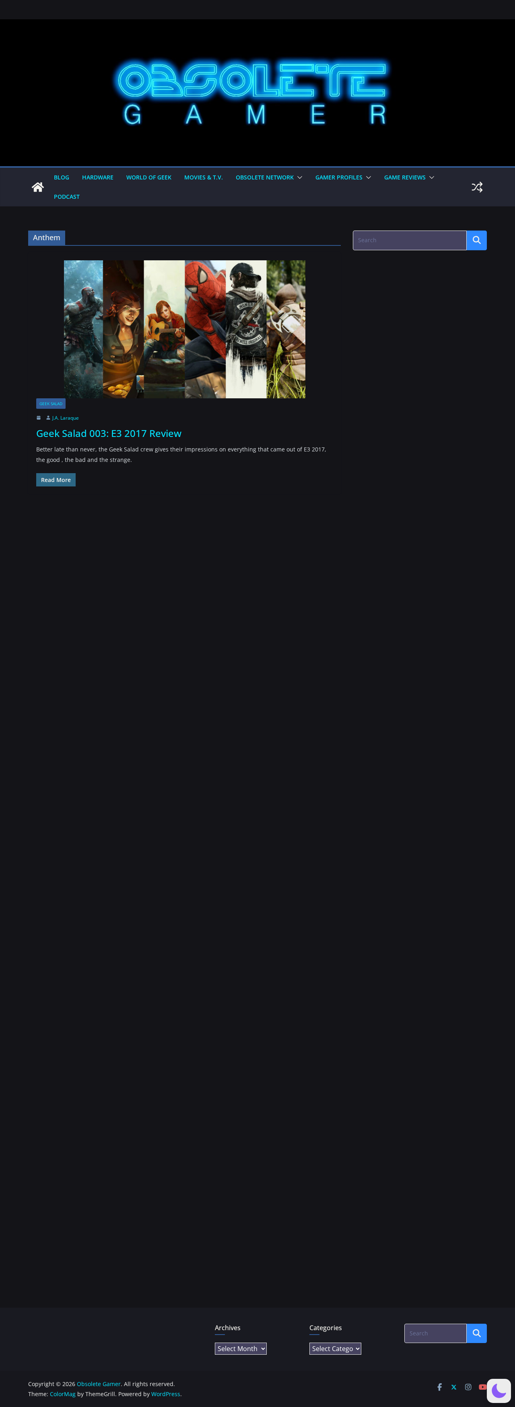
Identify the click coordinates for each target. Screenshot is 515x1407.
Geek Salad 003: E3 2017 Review (108, 433)
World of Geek (148, 177)
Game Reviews (405, 177)
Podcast (67, 196)
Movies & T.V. (203, 177)
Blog (61, 177)
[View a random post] (477, 187)
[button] (298, 177)
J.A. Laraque (65, 417)
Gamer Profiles (339, 177)
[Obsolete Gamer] (37, 187)
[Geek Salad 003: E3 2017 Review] (184, 329)
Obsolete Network (265, 177)
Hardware (97, 177)
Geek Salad (50, 403)
